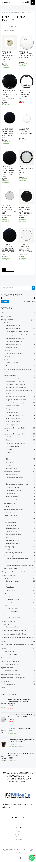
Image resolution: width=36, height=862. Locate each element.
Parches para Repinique (11, 654)
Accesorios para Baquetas (14, 353)
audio (2, 313)
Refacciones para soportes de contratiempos (20, 565)
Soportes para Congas (13, 421)
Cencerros (9, 449)
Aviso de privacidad (18, 839)
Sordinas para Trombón (13, 627)
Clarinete (7, 578)
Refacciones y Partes (10, 556)
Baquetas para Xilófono (13, 344)
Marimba (9, 537)
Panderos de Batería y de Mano (13, 509)
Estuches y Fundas (10, 375)
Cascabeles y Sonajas (13, 487)
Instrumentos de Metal (8, 621)
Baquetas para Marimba (13, 328)
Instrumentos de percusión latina (14, 434)
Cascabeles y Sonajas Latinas (15, 443)
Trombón (7, 624)
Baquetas (7, 322)
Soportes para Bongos (13, 418)
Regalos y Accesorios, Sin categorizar (12, 678)
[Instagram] (20, 858)
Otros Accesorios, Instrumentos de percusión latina (17, 645)
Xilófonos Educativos (12, 500)
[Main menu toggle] (33, 2)
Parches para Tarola (10, 516)
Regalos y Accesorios (7, 668)
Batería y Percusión (7, 320)
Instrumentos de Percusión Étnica (14, 428)
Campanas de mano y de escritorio (17, 484)
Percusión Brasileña (10, 525)
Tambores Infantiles (12, 497)
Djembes (8, 456)
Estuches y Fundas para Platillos (16, 396)
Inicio (3, 12)
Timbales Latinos (11, 468)
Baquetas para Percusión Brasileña (17, 332)
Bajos (6, 606)
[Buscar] (33, 288)
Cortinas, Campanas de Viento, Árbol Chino (17, 369)
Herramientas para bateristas (15, 415)
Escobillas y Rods (11, 347)
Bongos (8, 437)
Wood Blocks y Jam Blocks (12, 568)
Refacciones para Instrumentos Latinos (18, 562)
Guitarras (7, 615)
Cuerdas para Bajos (12, 608)
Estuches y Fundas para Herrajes (16, 387)
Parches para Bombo (10, 512)
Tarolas (8, 366)
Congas (8, 453)
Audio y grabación (6, 316)
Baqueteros (7, 357)
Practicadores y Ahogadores (13, 553)
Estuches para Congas (13, 378)
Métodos (3, 641)
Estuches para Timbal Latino (15, 381)
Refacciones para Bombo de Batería (17, 559)
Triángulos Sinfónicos (13, 543)
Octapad (6, 506)
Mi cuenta (18, 834)
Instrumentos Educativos (12, 472)
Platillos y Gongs (9, 547)
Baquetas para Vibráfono (14, 341)
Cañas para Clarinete (12, 581)
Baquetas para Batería (13, 325)
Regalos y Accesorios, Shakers (10, 674)
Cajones (8, 440)
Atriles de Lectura (9, 684)
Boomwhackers (11, 481)
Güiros (8, 459)
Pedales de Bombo (10, 522)
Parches (3, 648)
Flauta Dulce (10, 587)
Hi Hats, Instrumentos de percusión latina (13, 572)
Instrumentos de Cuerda (8, 603)
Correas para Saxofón (13, 599)
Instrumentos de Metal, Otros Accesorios (13, 630)
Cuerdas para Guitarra (13, 618)
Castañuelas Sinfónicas (13, 534)
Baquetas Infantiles (12, 474)
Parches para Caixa (10, 651)
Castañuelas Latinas (12, 446)
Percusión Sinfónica (10, 531)
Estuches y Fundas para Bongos (16, 384)
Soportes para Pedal (12, 425)
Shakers (8, 465)
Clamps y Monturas (12, 412)
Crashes (8, 550)
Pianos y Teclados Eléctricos (10, 661)
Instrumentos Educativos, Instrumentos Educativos (17, 637)
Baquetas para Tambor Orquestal (16, 335)
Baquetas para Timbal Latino (15, 338)
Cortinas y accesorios (13, 372)
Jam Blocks (9, 462)
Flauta (6, 584)
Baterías (6, 360)
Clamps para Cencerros (13, 409)
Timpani (3, 688)
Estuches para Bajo (12, 612)
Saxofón (7, 593)
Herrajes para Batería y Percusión (14, 403)
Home (18, 832)
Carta (18, 837)
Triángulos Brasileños (12, 528)
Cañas (8, 596)
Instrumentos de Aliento (8, 575)
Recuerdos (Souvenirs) (11, 671)
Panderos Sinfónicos (12, 540)
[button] (32, 858)
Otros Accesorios (9, 590)
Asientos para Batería (12, 406)
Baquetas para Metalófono (14, 478)
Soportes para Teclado (11, 664)
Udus (7, 431)
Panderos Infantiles (12, 493)
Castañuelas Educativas (13, 490)
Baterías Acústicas (12, 363)
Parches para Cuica (7, 658)
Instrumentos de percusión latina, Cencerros (14, 634)
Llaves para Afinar (9, 503)
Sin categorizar (5, 681)
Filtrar (4, 301)
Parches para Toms (10, 519)
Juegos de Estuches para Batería (16, 400)
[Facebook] (16, 858)
